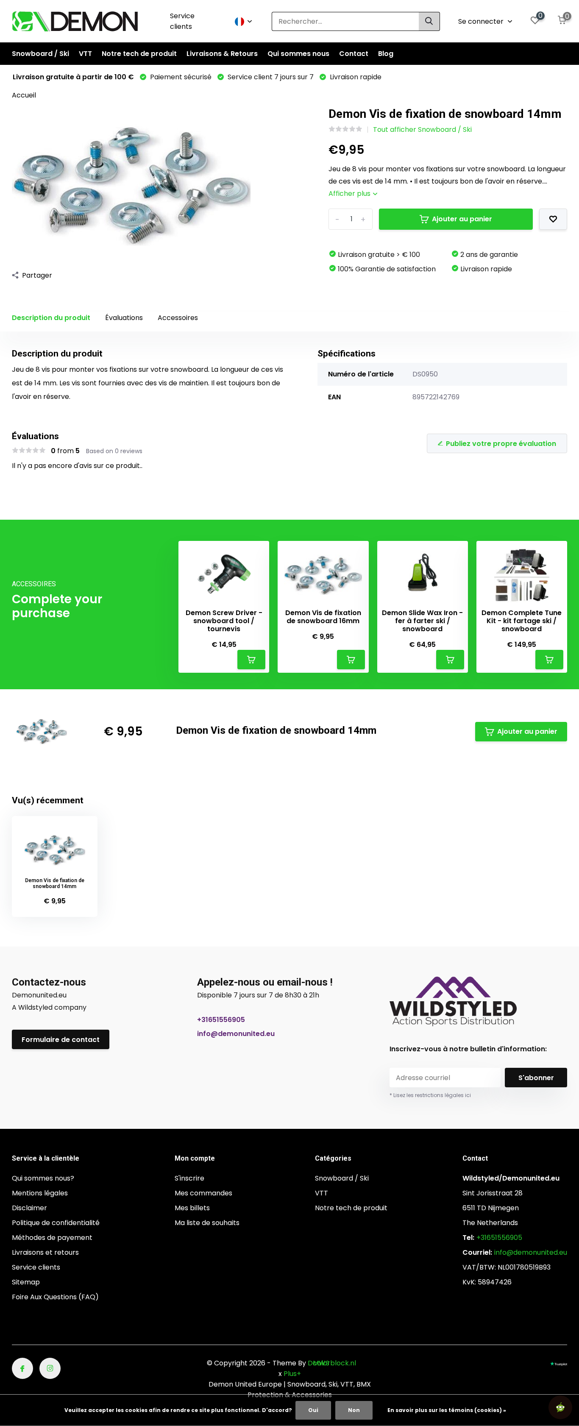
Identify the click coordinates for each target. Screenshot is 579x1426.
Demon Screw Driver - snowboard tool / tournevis (224, 621)
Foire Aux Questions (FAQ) (55, 1297)
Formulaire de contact (61, 1039)
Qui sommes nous (298, 53)
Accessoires (178, 318)
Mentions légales (40, 1193)
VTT (85, 53)
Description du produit (51, 318)
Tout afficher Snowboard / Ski (422, 129)
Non (354, 1410)
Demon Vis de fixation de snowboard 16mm (323, 617)
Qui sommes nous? (43, 1178)
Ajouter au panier (462, 219)
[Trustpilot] (558, 1363)
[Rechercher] (429, 21)
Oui (313, 1410)
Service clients (182, 21)
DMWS (318, 1363)
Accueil (24, 95)
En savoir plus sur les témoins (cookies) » (446, 1410)
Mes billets (192, 1208)
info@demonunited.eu (236, 1034)
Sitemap (26, 1282)
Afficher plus (350, 193)
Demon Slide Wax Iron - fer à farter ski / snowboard (422, 621)
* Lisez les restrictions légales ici (430, 1095)
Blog (385, 53)
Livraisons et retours (45, 1252)
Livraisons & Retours (222, 53)
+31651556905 (221, 1020)
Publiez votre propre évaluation (501, 443)
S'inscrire (189, 1178)
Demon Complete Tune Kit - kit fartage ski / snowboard (522, 621)
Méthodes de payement (52, 1237)
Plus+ (292, 1374)
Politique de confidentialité (56, 1223)
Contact (353, 53)
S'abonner (536, 1078)
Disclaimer (29, 1208)
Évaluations (124, 318)
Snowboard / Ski (40, 53)
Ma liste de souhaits (207, 1223)
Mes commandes (203, 1193)
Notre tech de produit (139, 53)
